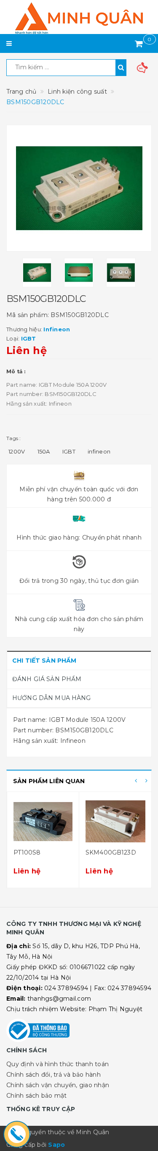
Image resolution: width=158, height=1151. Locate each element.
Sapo (56, 1144)
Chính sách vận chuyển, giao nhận (57, 1085)
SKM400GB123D (111, 852)
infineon (99, 451)
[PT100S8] (43, 821)
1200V (16, 451)
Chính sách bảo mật (36, 1095)
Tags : (13, 438)
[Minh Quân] (79, 18)
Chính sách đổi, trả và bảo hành (53, 1074)
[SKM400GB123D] (115, 821)
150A (43, 451)
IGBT (68, 451)
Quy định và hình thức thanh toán (57, 1064)
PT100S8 (27, 852)
